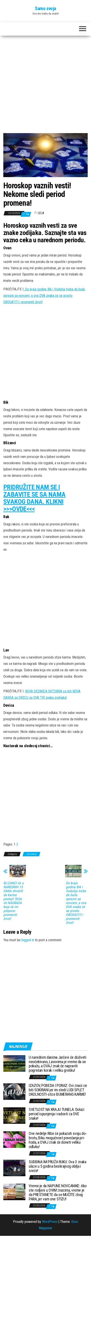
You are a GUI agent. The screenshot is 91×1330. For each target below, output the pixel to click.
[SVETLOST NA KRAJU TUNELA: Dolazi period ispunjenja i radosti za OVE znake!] (14, 1115)
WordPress (49, 1222)
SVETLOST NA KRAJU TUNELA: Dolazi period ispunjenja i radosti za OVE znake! (56, 1114)
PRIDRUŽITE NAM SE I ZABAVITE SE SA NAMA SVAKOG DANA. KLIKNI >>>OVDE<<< (34, 498)
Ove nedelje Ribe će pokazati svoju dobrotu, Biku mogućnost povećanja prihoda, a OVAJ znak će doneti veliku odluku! (58, 1140)
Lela (41, 213)
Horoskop (31, 854)
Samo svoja (45, 8)
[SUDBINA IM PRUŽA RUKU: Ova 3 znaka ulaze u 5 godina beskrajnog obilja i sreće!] (14, 1168)
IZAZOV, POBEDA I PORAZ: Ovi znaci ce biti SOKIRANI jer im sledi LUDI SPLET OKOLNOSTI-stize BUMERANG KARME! (58, 1090)
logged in (27, 940)
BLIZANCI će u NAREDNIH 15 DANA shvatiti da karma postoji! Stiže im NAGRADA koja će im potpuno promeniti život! (13, 901)
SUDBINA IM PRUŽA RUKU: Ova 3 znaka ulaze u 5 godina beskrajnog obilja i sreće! (57, 1166)
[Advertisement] (45, 86)
